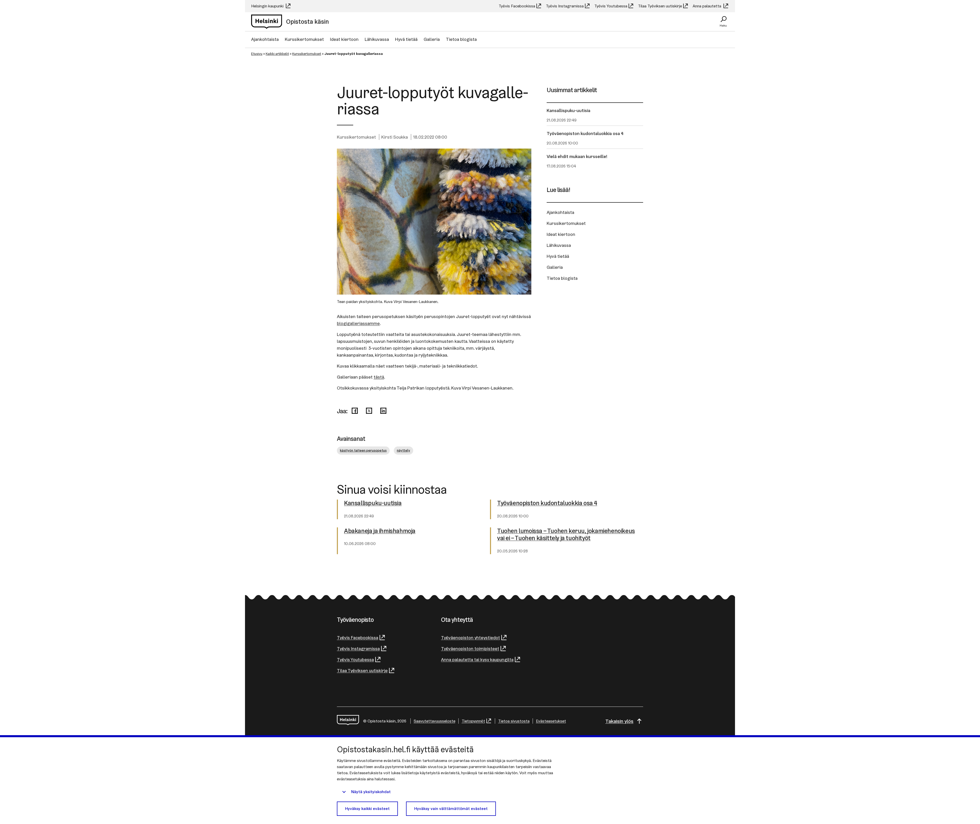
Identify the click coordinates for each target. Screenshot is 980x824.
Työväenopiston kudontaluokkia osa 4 (585, 133)
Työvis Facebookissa (517, 6)
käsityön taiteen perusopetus (363, 450)
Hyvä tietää (406, 39)
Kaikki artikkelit (277, 53)
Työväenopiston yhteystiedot (470, 637)
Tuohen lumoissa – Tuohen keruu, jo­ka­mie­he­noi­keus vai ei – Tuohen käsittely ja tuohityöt (566, 534)
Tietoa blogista (461, 39)
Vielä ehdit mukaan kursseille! (577, 156)
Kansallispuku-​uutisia (373, 503)
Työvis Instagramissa (565, 6)
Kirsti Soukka (394, 137)
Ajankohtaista (265, 39)
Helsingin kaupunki (268, 6)
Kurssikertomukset (304, 39)
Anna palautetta (707, 6)
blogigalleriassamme (358, 323)
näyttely (403, 450)
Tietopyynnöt (473, 721)
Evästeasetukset (551, 721)
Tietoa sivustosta (514, 721)
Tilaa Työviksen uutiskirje (660, 6)
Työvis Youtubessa (610, 6)
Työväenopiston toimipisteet (470, 648)
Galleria (432, 39)
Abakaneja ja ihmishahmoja (379, 531)
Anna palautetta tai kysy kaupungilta (477, 659)
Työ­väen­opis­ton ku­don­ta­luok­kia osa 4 (547, 503)
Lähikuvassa (377, 39)
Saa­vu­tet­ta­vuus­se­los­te (434, 721)
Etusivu (256, 53)
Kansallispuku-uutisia (568, 110)
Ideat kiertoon (344, 39)
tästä (379, 377)
